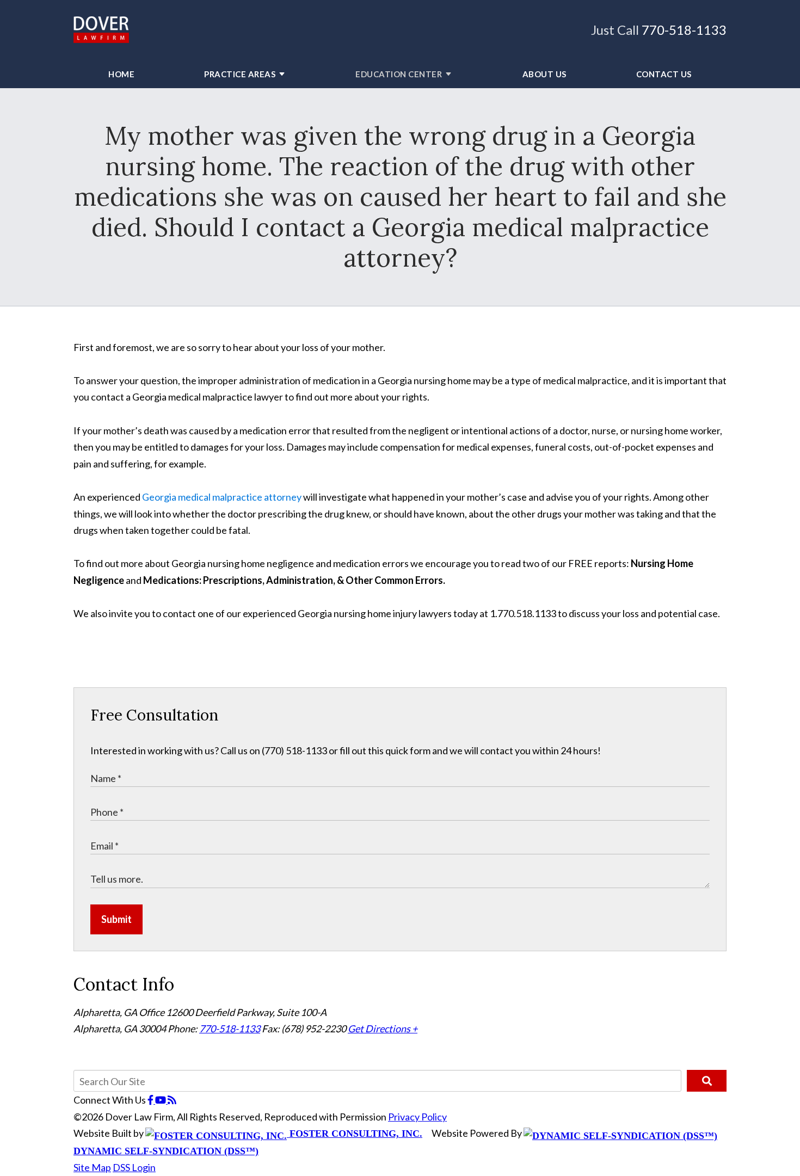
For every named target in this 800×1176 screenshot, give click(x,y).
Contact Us (664, 74)
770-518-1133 (684, 30)
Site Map (92, 1167)
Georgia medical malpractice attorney (221, 497)
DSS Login (134, 1167)
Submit (116, 919)
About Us (544, 74)
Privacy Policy (417, 1117)
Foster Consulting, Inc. (354, 1133)
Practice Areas (239, 74)
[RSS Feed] (172, 1100)
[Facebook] (151, 1100)
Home (121, 74)
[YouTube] (161, 1100)
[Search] (707, 1081)
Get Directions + (382, 1029)
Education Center (398, 74)
